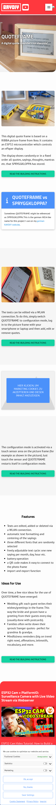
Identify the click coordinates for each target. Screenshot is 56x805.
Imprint (43, 801)
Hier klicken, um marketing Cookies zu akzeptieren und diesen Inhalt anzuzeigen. (28, 390)
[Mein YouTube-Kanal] (26, 7)
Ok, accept (28, 779)
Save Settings (28, 795)
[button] (48, 7)
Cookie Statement (17, 801)
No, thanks (28, 787)
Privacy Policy (32, 801)
